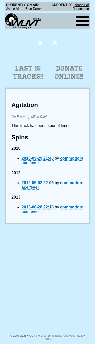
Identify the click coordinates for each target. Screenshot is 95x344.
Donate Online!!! (69, 72)
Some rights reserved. (61, 335)
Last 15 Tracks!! (28, 72)
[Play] (41, 42)
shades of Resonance (80, 7)
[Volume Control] (55, 42)
